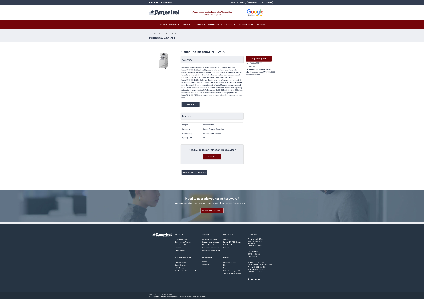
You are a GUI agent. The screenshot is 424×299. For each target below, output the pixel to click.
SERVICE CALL (252, 2)
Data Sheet (190, 104)
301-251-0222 (166, 2)
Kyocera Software (181, 262)
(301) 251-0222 (257, 262)
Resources (227, 257)
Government (207, 257)
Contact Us (252, 234)
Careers (226, 248)
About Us (226, 239)
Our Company (228, 234)
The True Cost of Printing (232, 274)
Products (179, 234)
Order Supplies (180, 251)
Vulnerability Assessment (211, 251)
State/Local (206, 264)
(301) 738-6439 (255, 272)
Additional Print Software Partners (187, 271)
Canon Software (180, 265)
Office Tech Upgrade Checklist (234, 271)
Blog (224, 265)
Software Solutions (183, 257)
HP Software (179, 268)
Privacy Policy (153, 294)
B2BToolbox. (202, 296)
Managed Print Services (210, 245)
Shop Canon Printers (182, 245)
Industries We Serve (230, 245)
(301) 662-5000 (257, 267)
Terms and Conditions (165, 294)
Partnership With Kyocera (232, 242)
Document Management (210, 248)
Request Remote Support (211, 242)
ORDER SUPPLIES (266, 2)
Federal (204, 261)
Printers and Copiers (182, 239)
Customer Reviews (229, 262)
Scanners (178, 248)
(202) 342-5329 (260, 265)
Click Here (212, 157)
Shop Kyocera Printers (183, 242)
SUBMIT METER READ (238, 2)
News (225, 268)
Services (205, 234)
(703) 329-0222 (256, 269)
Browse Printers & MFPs (212, 210)
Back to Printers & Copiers (194, 172)
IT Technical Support (209, 239)
